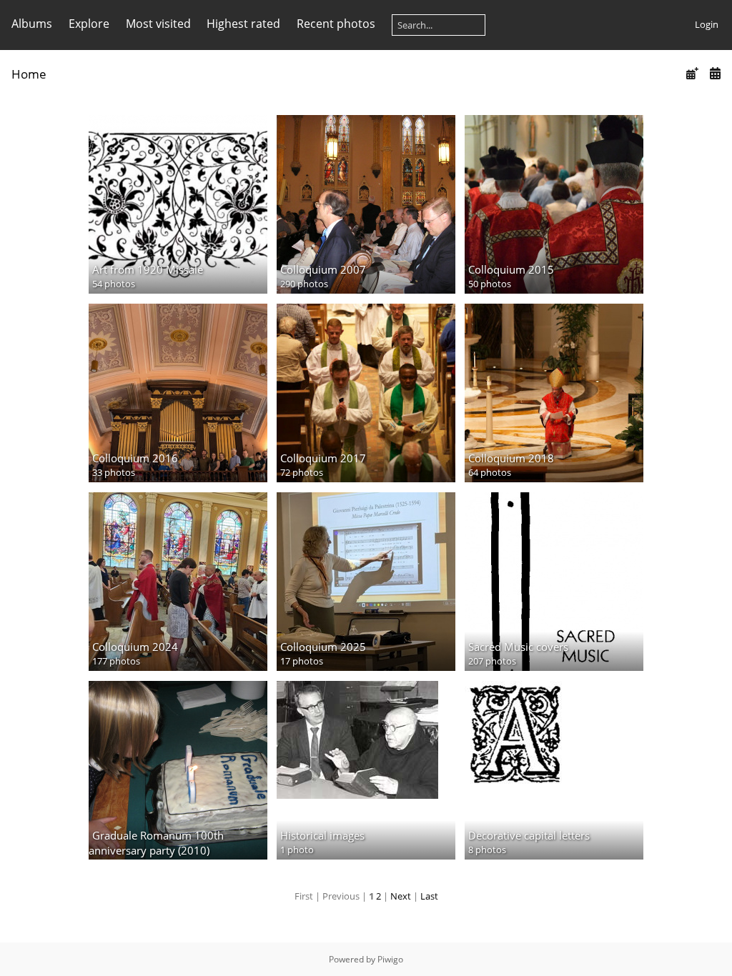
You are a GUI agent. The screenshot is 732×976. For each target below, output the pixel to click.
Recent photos (336, 23)
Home (28, 74)
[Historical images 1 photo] (366, 740)
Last (429, 896)
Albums (31, 23)
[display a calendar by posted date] (692, 73)
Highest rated (243, 23)
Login (706, 24)
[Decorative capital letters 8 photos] (554, 733)
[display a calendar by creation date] (714, 73)
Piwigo (390, 959)
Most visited (158, 23)
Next (400, 896)
